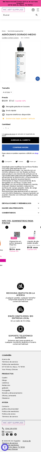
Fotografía (6, 390)
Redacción (6, 385)
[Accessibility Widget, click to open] (4, 447)
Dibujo (4, 380)
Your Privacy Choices (10, 369)
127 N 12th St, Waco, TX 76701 (13, 367)
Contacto (5, 406)
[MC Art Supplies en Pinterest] (15, 434)
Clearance (5, 398)
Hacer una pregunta (12, 208)
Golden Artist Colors (10, 38)
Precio (5, 98)
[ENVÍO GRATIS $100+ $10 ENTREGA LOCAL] (20, 309)
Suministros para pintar (15, 31)
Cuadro (4, 378)
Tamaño (6, 88)
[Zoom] (38, 79)
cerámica (5, 383)
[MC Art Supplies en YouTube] (11, 434)
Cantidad (6, 124)
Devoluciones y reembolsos (16, 203)
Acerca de (6, 359)
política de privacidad (10, 409)
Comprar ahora (20, 147)
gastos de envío (10, 134)
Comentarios (9, 213)
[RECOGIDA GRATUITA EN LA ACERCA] (20, 286)
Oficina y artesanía (9, 395)
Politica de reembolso (10, 364)
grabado (5, 388)
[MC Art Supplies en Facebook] (7, 434)
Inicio (3, 31)
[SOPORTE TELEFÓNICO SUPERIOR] (20, 329)
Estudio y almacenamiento (12, 393)
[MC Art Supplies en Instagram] (3, 434)
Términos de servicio (10, 362)
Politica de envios (8, 414)
